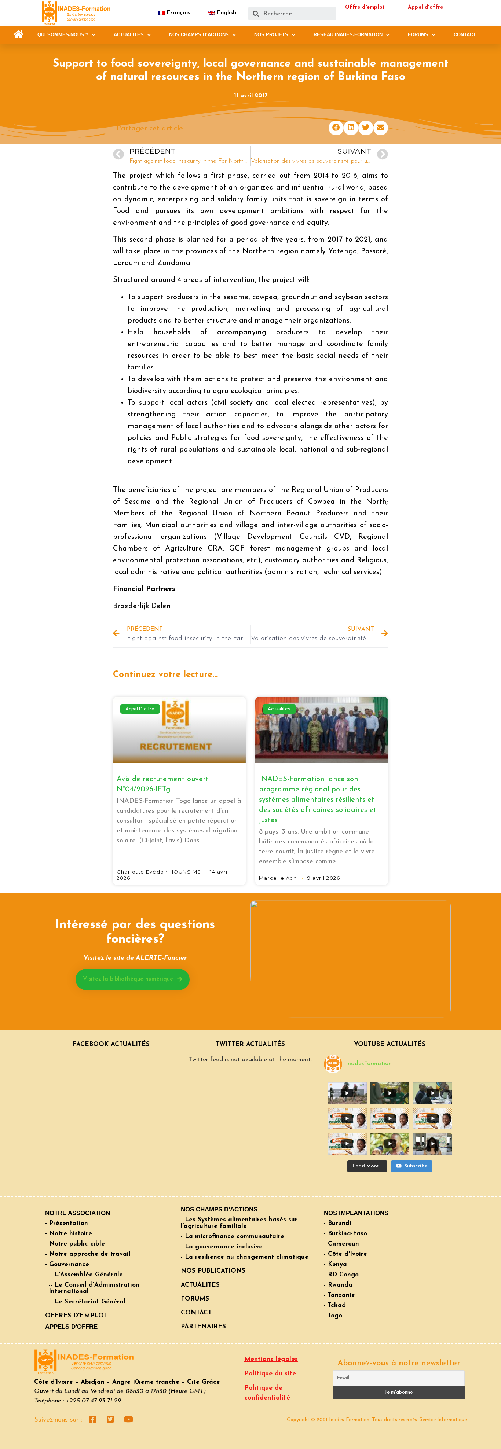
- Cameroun (341, 1244)
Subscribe (415, 1166)
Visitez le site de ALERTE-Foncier (135, 958)
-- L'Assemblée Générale (86, 1275)
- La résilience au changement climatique (244, 1257)
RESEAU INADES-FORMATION (348, 34)
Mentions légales (271, 1359)
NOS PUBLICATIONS (213, 1271)
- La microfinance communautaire (232, 1236)
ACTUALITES (129, 34)
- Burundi (337, 1223)
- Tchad (335, 1305)
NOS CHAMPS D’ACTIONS (199, 34)
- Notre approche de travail (88, 1254)
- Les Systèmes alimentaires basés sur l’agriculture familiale (239, 1223)
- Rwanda (338, 1285)
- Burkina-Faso (345, 1234)
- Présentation (66, 1223)
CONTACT (465, 34)
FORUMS (418, 34)
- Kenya (335, 1264)
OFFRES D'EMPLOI (75, 1316)
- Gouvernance (67, 1264)
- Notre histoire (68, 1234)
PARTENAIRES (203, 1327)
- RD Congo (341, 1275)
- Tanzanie (339, 1295)
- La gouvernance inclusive (222, 1247)
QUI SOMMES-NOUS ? (62, 34)
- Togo (333, 1316)
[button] (18, 34)
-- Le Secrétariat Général (87, 1302)
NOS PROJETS (271, 34)
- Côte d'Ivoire (345, 1254)
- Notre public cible (75, 1244)
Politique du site (270, 1374)
